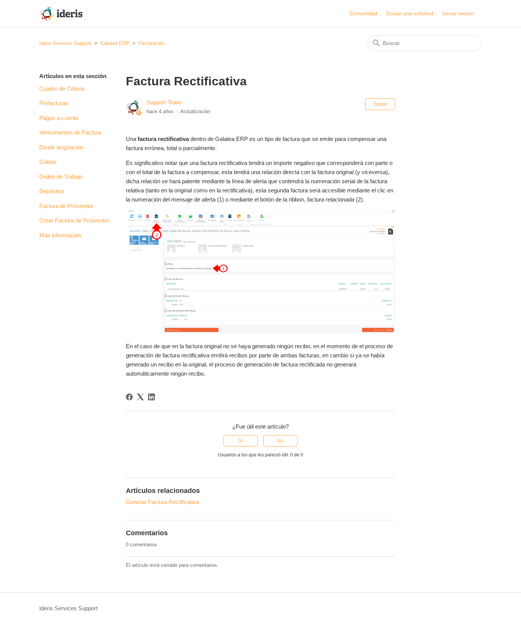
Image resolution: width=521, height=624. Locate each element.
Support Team (163, 102)
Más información (60, 235)
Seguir (380, 104)
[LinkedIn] (151, 397)
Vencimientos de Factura (70, 132)
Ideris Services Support (65, 43)
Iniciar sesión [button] (458, 13)
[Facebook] (129, 397)
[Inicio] (60, 13)
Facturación (151, 43)
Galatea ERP (114, 43)
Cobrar (47, 161)
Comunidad (363, 13)
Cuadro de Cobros (62, 88)
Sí (240, 440)
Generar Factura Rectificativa (162, 502)
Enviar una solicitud (409, 13)
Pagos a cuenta (58, 118)
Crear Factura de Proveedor (74, 220)
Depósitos (51, 191)
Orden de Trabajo (60, 176)
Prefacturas (53, 103)
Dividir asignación (61, 147)
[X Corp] (140, 397)
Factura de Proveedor (66, 206)
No (280, 440)
